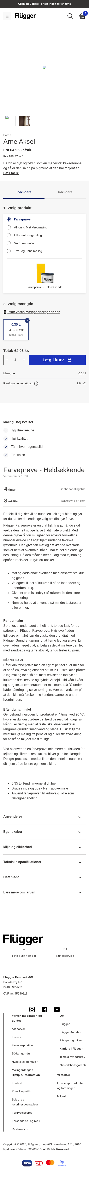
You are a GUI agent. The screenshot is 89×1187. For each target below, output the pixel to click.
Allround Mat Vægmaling (30, 227)
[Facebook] (44, 1009)
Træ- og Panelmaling (28, 251)
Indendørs (24, 192)
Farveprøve (22, 219)
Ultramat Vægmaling (28, 235)
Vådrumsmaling (24, 243)
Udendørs (65, 192)
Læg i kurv (53, 360)
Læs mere (11, 173)
